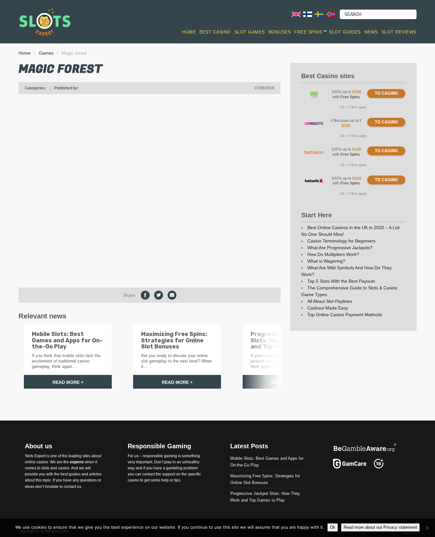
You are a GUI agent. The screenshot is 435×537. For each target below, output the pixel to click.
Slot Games (249, 31)
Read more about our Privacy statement (380, 527)
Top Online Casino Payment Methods (344, 314)
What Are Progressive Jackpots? (340, 247)
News (371, 31)
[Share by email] (172, 295)
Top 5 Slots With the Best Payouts (341, 281)
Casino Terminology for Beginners (341, 240)
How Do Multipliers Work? (333, 254)
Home (189, 31)
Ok (332, 527)
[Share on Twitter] (158, 295)
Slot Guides (345, 31)
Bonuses (279, 31)
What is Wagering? (326, 261)
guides (75, 474)
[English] (296, 14)
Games (46, 53)
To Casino (386, 93)
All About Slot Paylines (329, 301)
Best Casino (215, 31)
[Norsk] (330, 14)
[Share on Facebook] (145, 295)
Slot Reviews (399, 31)
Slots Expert (35, 455)
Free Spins (308, 31)
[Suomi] (307, 14)
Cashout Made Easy (327, 307)
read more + (68, 382)
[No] (427, 528)
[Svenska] (319, 14)
